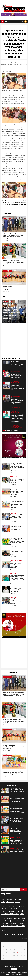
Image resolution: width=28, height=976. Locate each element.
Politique (13, 395)
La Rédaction (12, 966)
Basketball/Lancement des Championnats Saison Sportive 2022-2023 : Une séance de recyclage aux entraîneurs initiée (20, 205)
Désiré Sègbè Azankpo (16, 908)
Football (16, 913)
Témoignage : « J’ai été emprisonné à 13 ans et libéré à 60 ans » (16, 590)
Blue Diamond (22, 896)
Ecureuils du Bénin (12, 911)
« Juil (2, 963)
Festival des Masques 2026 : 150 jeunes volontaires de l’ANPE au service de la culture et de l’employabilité (17, 504)
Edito (21, 393)
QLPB (7, 923)
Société (20, 427)
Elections (20, 911)
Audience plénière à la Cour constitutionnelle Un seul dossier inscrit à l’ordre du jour (13, 288)
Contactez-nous (19, 966)
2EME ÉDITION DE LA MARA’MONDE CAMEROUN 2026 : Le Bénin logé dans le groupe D (13, 262)
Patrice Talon (22, 920)
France (22, 913)
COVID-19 (11, 906)
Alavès (10, 896)
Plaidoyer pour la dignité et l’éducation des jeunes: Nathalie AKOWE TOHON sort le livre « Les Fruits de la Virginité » (17, 578)
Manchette (17, 918)
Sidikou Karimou (5, 925)
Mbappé (23, 918)
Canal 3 (20, 899)
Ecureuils (4, 911)
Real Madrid (21, 923)
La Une (10, 218)
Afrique (18, 393)
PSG (3, 923)
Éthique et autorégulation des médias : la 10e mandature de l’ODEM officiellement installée (16, 517)
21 (17, 952)
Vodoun (3, 930)
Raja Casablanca (14, 923)
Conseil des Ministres (16, 904)
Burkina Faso (9, 899)
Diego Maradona (5, 908)
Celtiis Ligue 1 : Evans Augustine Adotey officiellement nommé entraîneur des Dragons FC (13, 313)
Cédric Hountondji (20, 906)
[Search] (23, 21)
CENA (3, 901)
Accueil (6, 966)
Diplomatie (13, 408)
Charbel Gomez (10, 901)
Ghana (3, 916)
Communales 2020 (6, 904)
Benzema (15, 896)
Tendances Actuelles (15, 371)
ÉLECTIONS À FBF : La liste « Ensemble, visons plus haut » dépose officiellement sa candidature (17, 564)
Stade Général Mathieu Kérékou (18, 925)
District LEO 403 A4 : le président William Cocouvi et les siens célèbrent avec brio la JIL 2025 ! (17, 386)
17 (3, 952)
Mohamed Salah (14, 920)
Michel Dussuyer (5, 920)
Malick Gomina (10, 918)
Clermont (17, 901)
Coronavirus (4, 906)
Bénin (15, 899)
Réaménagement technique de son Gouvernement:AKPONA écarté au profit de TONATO (17, 400)
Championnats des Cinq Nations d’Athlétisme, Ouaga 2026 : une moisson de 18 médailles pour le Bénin (17, 541)
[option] (14, 312)
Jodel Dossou (10, 916)
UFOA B (12, 928)
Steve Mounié (5, 928)
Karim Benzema (21, 916)
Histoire (20, 408)
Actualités (13, 27)
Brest (3, 899)
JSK (15, 916)
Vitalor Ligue (18, 928)
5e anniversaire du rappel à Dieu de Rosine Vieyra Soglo (17, 553)
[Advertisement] (14, 341)
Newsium (13, 974)
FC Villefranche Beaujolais (7, 913)
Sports (10, 245)
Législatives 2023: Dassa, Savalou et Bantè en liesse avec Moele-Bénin (8, 203)
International (14, 410)
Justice (19, 410)
